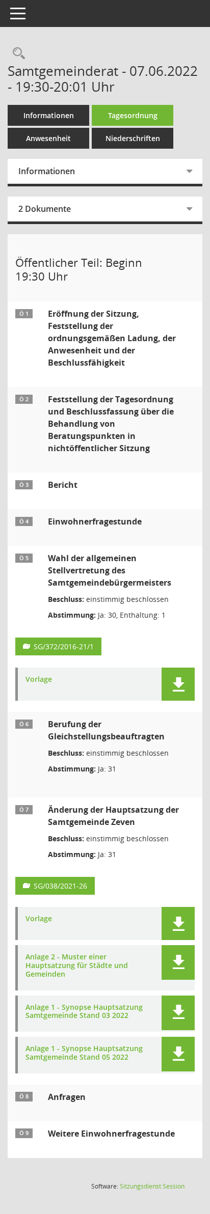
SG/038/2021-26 (60, 886)
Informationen (48, 115)
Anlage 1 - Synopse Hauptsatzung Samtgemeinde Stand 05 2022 (84, 1053)
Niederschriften (133, 138)
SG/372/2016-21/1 (64, 646)
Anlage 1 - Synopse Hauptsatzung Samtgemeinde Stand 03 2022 (84, 1011)
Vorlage (38, 679)
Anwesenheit (48, 138)
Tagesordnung (133, 115)
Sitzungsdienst (152, 1186)
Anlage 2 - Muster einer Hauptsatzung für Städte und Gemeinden (76, 965)
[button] (178, 684)
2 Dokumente (44, 208)
